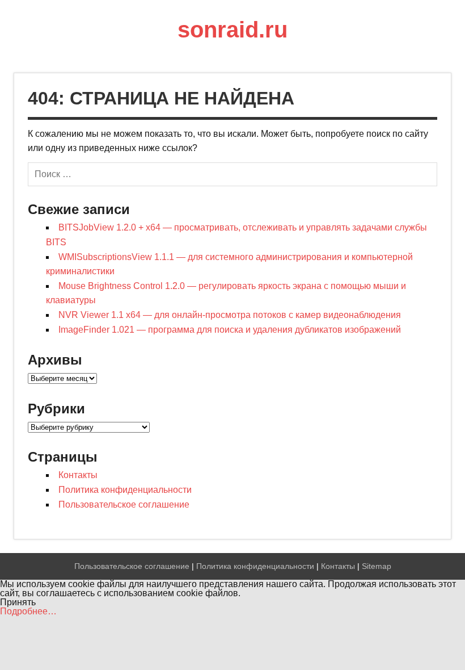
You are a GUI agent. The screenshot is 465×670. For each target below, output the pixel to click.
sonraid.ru (232, 29)
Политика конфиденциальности (125, 490)
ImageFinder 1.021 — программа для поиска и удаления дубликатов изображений (229, 329)
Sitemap (376, 566)
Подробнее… (28, 611)
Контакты (78, 475)
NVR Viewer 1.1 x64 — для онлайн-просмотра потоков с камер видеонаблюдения (229, 315)
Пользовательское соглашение (123, 504)
